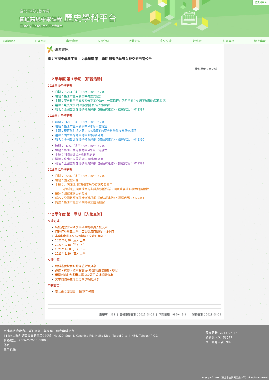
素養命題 (72, 41)
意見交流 (166, 41)
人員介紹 (103, 41)
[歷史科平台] (134, 18)
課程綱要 (9, 41)
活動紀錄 (134, 41)
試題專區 (228, 41)
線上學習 (260, 41)
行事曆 (197, 41)
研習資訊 (40, 41)
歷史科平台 (261, 2)
